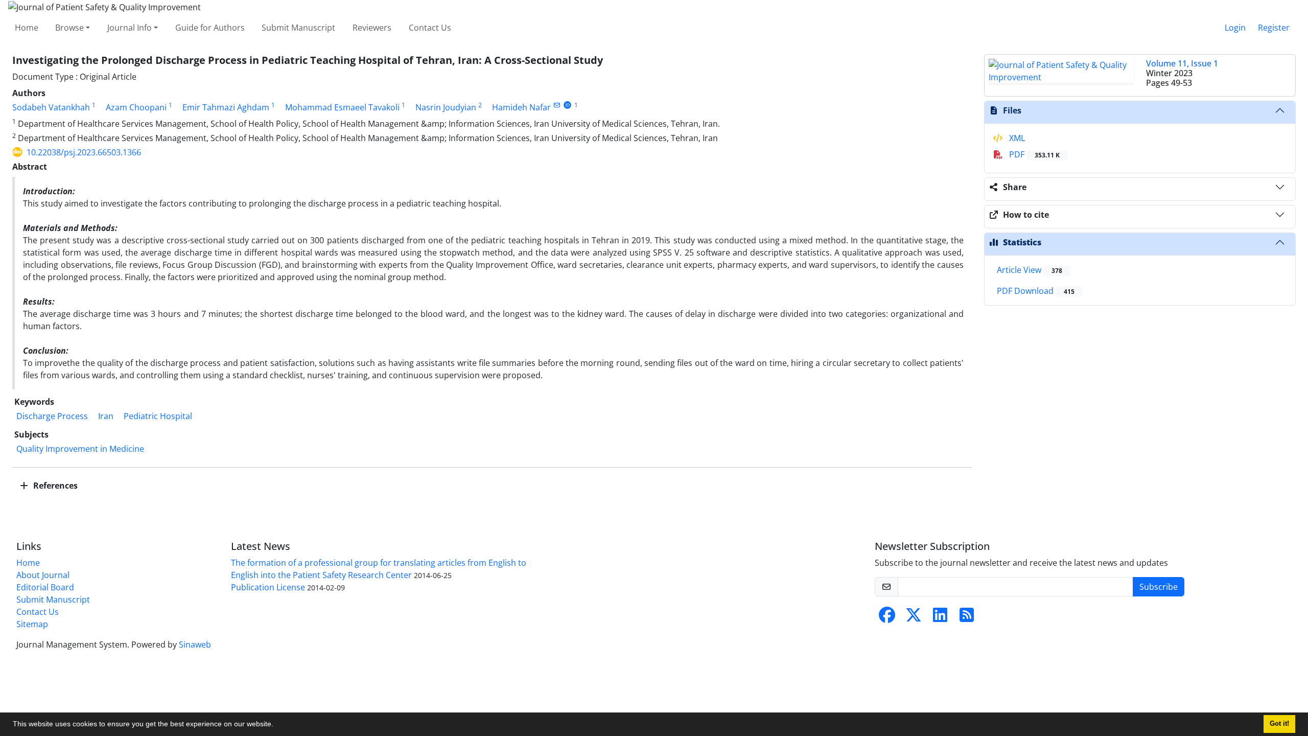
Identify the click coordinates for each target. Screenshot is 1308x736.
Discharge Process (52, 416)
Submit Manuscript (298, 27)
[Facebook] (887, 618)
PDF (1033, 154)
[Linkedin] (940, 618)
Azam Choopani (136, 107)
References (54, 485)
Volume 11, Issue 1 (1182, 63)
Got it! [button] (1279, 723)
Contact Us (430, 27)
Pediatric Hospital (158, 416)
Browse (69, 27)
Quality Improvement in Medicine (80, 448)
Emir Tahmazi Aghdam (225, 107)
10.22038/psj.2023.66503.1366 (84, 152)
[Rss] (966, 618)
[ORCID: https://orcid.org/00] (567, 105)
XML (1016, 138)
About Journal (42, 575)
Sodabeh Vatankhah (51, 107)
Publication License (268, 587)
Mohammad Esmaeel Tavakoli (342, 107)
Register (1274, 27)
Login (1235, 27)
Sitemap (32, 624)
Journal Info (129, 27)
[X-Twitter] (913, 618)
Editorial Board (45, 587)
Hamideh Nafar (521, 107)
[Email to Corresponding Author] (556, 105)
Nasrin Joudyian (445, 107)
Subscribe (1158, 586)
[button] (276, 725)
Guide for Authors (210, 27)
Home (26, 27)
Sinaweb (195, 644)
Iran (105, 416)
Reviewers (372, 27)
